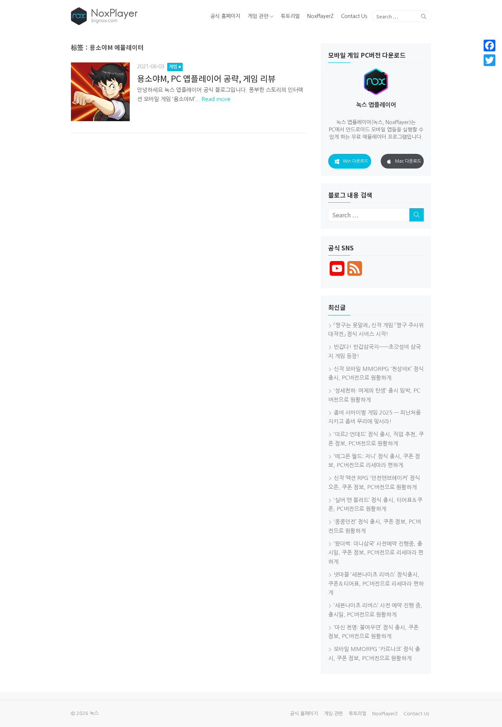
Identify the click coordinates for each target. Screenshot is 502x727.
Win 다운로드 (355, 161)
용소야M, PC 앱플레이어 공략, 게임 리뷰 (206, 78)
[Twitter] (489, 60)
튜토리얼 (290, 16)
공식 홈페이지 (225, 16)
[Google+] (489, 69)
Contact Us (354, 16)
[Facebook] (489, 45)
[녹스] (128, 16)
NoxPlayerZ (320, 16)
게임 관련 (258, 16)
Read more (215, 99)
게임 (173, 67)
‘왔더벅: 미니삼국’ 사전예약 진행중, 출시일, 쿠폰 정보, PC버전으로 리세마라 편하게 (375, 553)
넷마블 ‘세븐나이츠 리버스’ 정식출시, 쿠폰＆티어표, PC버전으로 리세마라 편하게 (376, 584)
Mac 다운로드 (408, 161)
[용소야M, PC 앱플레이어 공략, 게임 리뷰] (100, 91)
